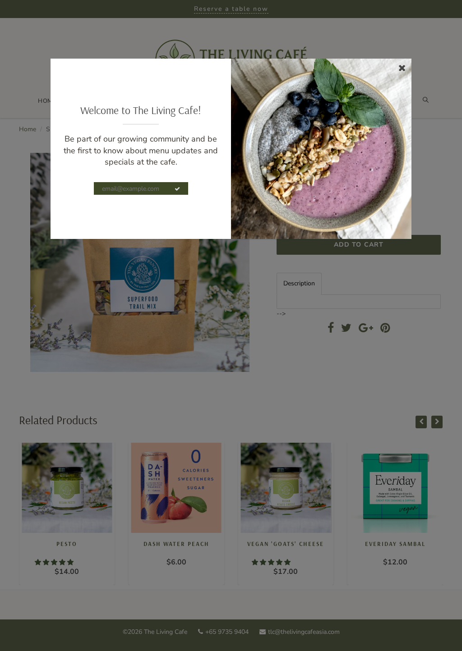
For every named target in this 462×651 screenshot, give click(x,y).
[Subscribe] (177, 189)
